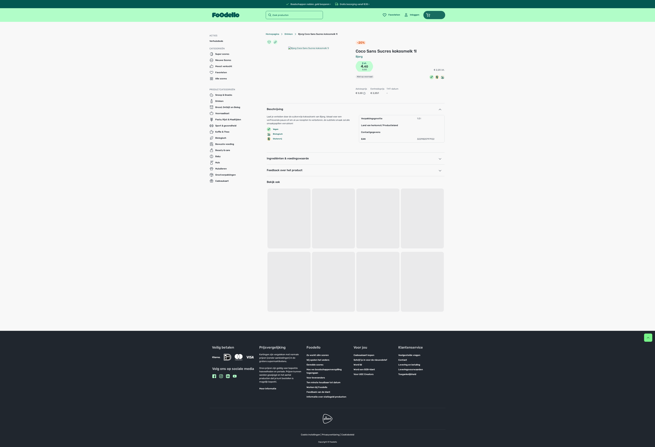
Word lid (358, 364)
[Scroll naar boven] (648, 338)
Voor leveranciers (316, 377)
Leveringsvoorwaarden (410, 369)
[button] (434, 15)
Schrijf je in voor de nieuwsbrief (370, 360)
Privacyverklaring (331, 434)
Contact (402, 360)
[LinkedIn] (228, 376)
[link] (411, 15)
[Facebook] (214, 376)
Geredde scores (315, 364)
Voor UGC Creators (364, 374)
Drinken (289, 34)
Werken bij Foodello (317, 387)
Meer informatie (267, 388)
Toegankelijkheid (407, 374)
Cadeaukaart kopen (364, 355)
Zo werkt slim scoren (318, 355)
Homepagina (272, 34)
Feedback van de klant (318, 392)
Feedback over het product (284, 170)
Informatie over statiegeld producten (326, 396)
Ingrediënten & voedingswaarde (288, 158)
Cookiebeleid (347, 434)
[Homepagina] (225, 15)
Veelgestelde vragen (409, 355)
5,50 (364, 69)
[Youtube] (235, 376)
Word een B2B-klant (364, 369)
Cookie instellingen (310, 434)
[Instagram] (221, 376)
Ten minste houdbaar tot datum (323, 382)
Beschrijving (275, 109)
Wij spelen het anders (318, 360)
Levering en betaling (409, 364)
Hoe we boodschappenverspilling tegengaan (324, 371)
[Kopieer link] (275, 42)
